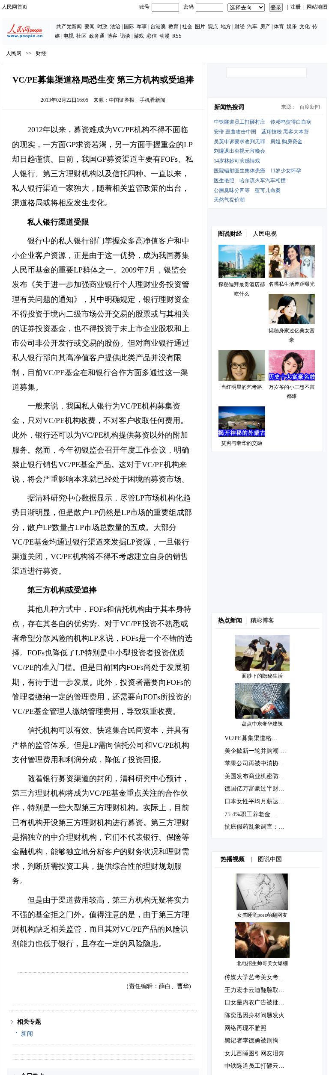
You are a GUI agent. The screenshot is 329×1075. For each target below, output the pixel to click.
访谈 (125, 36)
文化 (304, 27)
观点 (213, 27)
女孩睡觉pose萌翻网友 (262, 915)
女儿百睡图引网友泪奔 (254, 1053)
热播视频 (233, 859)
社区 (81, 36)
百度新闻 (309, 107)
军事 (142, 27)
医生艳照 (224, 181)
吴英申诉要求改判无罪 (239, 142)
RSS (177, 36)
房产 (265, 27)
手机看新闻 (152, 100)
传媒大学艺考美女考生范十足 (263, 977)
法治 (115, 27)
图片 (200, 27)
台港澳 (158, 27)
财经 (239, 27)
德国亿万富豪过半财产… (257, 788)
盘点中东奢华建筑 (262, 724)
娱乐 (292, 27)
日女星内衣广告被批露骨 (257, 1002)
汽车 (252, 27)
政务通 (97, 36)
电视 (68, 36)
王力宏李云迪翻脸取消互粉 (260, 990)
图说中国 (270, 859)
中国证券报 (122, 100)
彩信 (152, 36)
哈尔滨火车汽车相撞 (262, 181)
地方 (226, 27)
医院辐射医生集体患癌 (239, 171)
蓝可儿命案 (268, 190)
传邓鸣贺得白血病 (290, 122)
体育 (279, 27)
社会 (187, 27)
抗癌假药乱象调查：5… (255, 826)
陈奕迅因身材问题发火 (254, 1015)
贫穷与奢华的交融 (241, 443)
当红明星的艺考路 (241, 387)
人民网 (13, 53)
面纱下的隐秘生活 (262, 676)
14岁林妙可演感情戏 (237, 161)
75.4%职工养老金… (250, 814)
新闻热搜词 (229, 107)
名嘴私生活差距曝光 (292, 284)
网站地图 (317, 7)
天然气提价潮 (229, 200)
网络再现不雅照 (245, 1028)
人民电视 (265, 234)
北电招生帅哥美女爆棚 (262, 963)
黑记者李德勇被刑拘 (251, 1040)
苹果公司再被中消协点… (257, 763)
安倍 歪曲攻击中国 (235, 132)
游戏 (139, 36)
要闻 (89, 27)
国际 (129, 27)
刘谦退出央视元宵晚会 (239, 151)
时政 (102, 27)
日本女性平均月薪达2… (255, 801)
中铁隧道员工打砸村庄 (239, 122)
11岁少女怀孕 (285, 171)
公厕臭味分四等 (232, 190)
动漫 (164, 36)
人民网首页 (14, 7)
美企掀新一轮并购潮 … (255, 751)
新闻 (27, 1034)
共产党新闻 (69, 27)
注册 (295, 7)
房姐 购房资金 (286, 142)
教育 (173, 27)
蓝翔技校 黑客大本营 (285, 132)
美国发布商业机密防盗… (257, 776)
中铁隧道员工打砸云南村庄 (260, 1066)
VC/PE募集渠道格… (251, 738)
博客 (112, 36)
